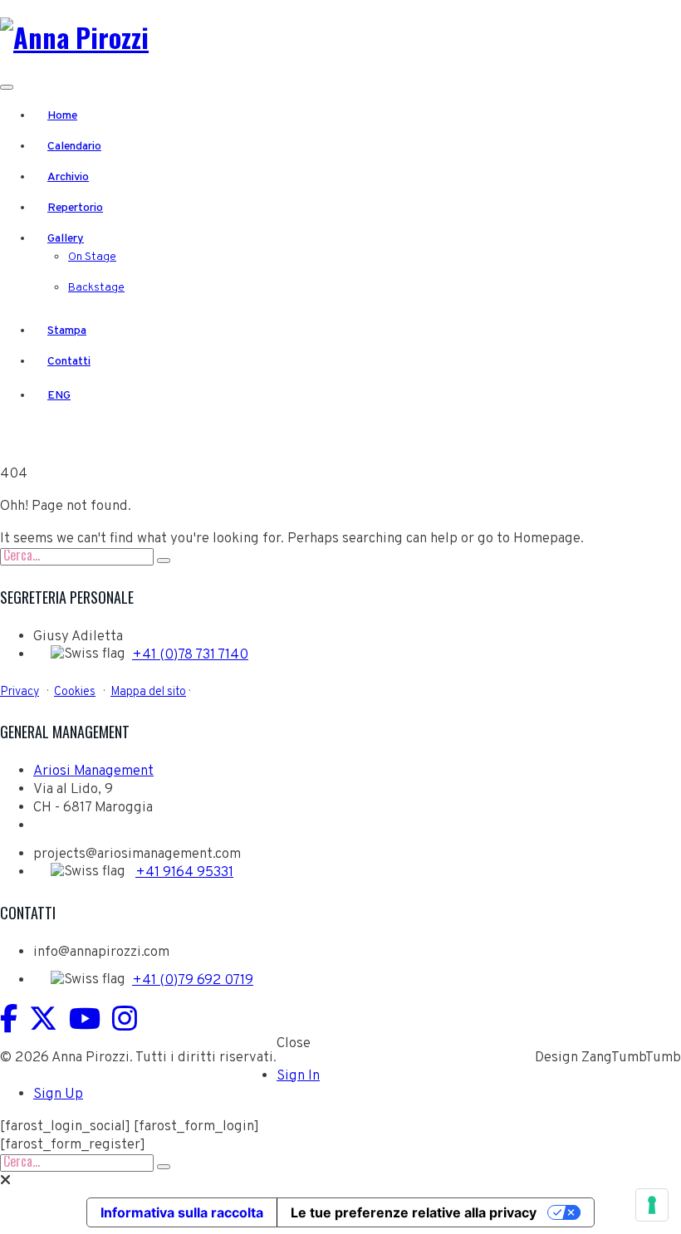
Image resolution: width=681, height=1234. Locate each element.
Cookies (75, 691)
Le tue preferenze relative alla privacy (413, 1212)
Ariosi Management (93, 771)
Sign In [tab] (298, 1076)
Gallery (65, 239)
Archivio (68, 177)
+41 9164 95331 (184, 873)
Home (62, 116)
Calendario (74, 147)
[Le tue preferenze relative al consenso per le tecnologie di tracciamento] (652, 1205)
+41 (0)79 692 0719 (192, 981)
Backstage (96, 288)
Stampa (66, 331)
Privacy (19, 691)
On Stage (92, 257)
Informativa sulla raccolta (181, 1212)
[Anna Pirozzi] (74, 36)
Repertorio (75, 208)
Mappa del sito (148, 691)
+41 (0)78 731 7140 (190, 655)
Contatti (69, 362)
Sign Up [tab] (58, 1094)
